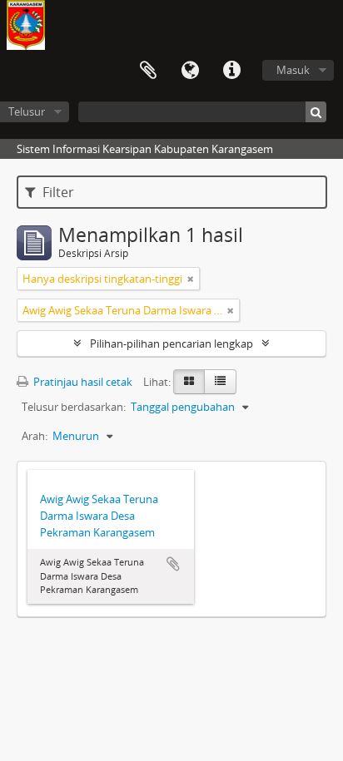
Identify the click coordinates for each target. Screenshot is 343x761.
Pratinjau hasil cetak (81, 381)
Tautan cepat (231, 70)
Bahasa (190, 70)
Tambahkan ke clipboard (173, 564)
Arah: (34, 435)
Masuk (293, 69)
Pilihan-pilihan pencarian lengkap (171, 343)
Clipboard (148, 70)
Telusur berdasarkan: (74, 406)
